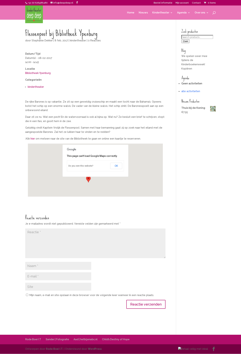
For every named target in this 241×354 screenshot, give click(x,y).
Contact (196, 3)
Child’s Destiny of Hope (115, 339)
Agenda (182, 12)
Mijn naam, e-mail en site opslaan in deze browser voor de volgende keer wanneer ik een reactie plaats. (91, 295)
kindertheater (78, 40)
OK (116, 165)
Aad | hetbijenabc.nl (85, 339)
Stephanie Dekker (42, 40)
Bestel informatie (163, 3)
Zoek (185, 41)
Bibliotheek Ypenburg (38, 73)
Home (130, 12)
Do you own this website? (80, 166)
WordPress (95, 348)
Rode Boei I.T (33, 339)
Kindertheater (160, 12)
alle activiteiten (190, 91)
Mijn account (182, 3)
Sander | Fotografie (57, 339)
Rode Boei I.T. (54, 348)
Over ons (200, 12)
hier (33, 138)
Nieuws (143, 12)
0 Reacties (94, 40)
